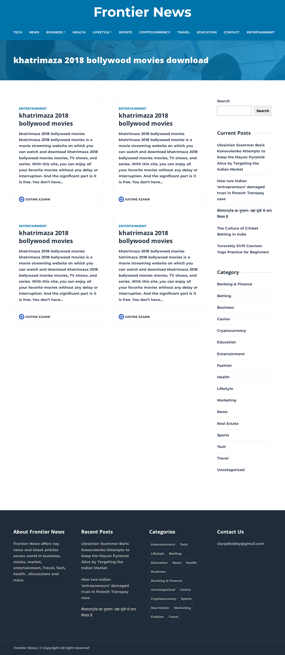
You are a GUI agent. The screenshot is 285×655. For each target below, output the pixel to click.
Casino (223, 319)
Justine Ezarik (37, 199)
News (34, 32)
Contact (232, 32)
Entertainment (261, 32)
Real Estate (227, 423)
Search (223, 101)
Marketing (226, 400)
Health (79, 32)
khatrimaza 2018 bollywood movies (46, 119)
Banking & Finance (234, 284)
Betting (224, 296)
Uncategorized (230, 470)
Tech (17, 32)
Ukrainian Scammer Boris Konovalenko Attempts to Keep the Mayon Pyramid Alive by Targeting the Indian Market (241, 157)
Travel (183, 32)
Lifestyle (101, 32)
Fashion (224, 365)
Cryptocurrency (154, 32)
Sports (125, 32)
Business (54, 32)
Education (207, 32)
